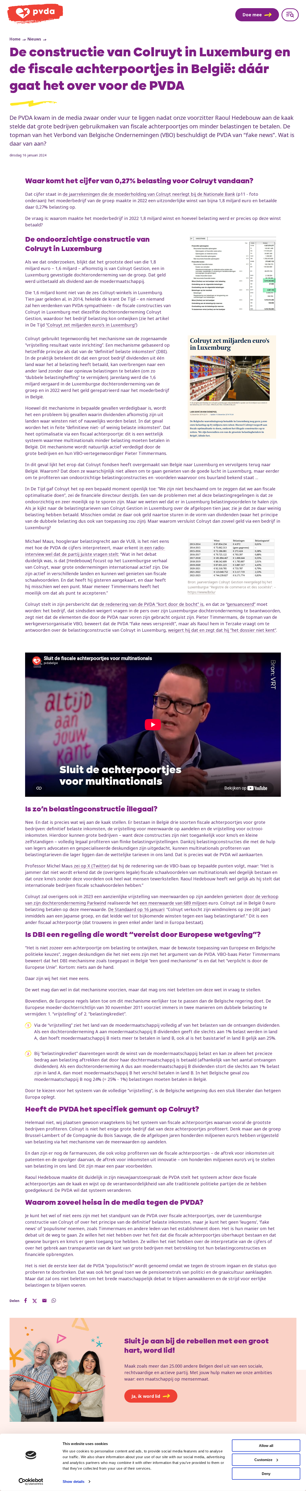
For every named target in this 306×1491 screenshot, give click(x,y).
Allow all (266, 1446)
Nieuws (34, 39)
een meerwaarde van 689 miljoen (173, 903)
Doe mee (252, 14)
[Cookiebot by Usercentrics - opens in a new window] (31, 1481)
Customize (263, 1459)
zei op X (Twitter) (91, 866)
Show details (73, 1482)
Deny (266, 1474)
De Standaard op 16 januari (136, 909)
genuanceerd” (241, 604)
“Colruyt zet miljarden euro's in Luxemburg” (91, 325)
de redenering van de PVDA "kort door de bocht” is (151, 604)
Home (15, 39)
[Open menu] (290, 14)
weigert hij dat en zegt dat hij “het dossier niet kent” (222, 630)
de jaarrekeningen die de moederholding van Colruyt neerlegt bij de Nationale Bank (149, 194)
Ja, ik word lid (145, 1396)
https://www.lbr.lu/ (201, 592)
